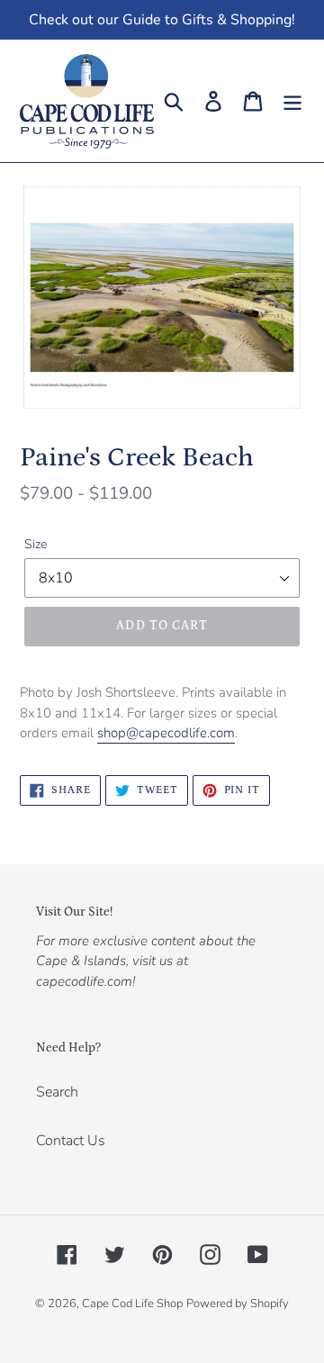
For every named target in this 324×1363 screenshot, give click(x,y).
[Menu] (292, 101)
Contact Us (70, 1141)
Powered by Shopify (237, 1303)
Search (57, 1092)
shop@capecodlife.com (166, 733)
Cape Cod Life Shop (132, 1303)
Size (35, 544)
